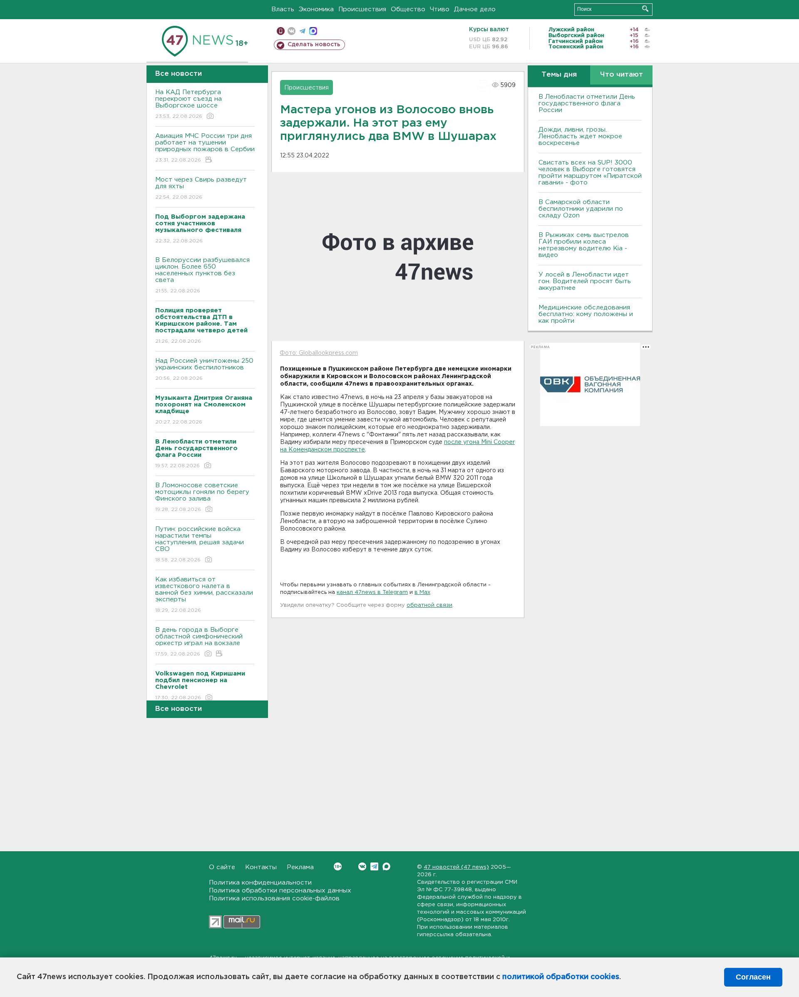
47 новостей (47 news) (456, 867)
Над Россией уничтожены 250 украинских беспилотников (204, 369)
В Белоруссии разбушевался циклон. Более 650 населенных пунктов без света (202, 275)
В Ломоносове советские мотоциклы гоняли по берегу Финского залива (202, 497)
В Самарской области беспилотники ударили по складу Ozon (580, 208)
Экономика (316, 9)
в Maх (422, 592)
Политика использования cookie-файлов (274, 898)
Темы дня (559, 75)
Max (386, 866)
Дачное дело (475, 9)
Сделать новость (314, 44)
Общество (408, 9)
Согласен (753, 977)
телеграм (302, 31)
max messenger (313, 31)
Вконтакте (362, 866)
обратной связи (429, 605)
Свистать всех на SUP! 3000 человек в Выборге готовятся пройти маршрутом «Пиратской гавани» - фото (590, 172)
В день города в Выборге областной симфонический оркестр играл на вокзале (199, 641)
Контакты (261, 867)
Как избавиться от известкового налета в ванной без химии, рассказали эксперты (204, 595)
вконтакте (291, 31)
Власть (282, 9)
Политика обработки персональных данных (280, 890)
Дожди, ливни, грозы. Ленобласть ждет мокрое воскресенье (580, 136)
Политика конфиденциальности (260, 882)
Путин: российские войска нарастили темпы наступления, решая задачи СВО (199, 544)
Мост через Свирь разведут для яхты (201, 188)
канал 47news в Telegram (372, 592)
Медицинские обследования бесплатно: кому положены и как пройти (585, 314)
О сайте (222, 867)
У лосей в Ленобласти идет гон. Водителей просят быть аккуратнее (584, 281)
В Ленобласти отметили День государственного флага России (586, 103)
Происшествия (362, 9)
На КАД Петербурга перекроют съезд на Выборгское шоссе (188, 104)
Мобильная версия (281, 31)
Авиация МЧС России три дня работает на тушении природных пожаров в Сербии (205, 147)
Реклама (300, 867)
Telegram (374, 866)
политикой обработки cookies (560, 977)
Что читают (621, 75)
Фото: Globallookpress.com (319, 353)
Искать (645, 8)
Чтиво (439, 9)
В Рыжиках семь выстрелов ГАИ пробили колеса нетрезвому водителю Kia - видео (583, 245)
